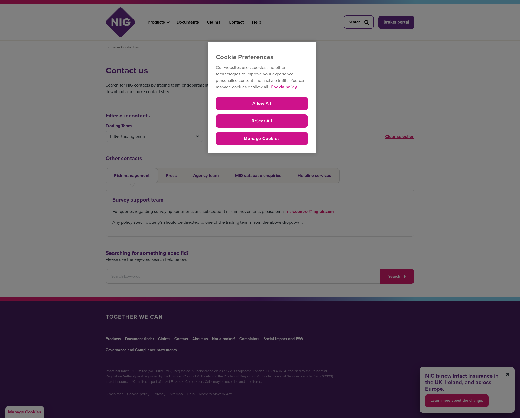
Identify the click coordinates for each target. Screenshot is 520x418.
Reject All (262, 121)
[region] (262, 98)
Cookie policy (284, 87)
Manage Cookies (262, 138)
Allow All (261, 103)
